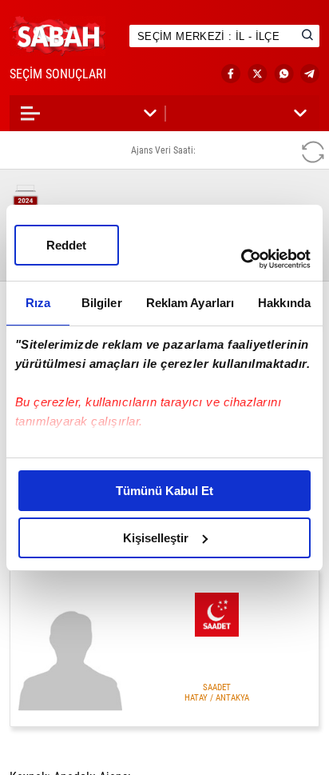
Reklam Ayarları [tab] (190, 303)
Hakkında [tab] (284, 303)
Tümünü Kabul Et (164, 490)
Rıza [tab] (38, 303)
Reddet (66, 245)
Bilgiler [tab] (101, 303)
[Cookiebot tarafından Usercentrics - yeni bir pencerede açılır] (241, 259)
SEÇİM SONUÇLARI (74, 74)
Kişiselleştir (155, 538)
